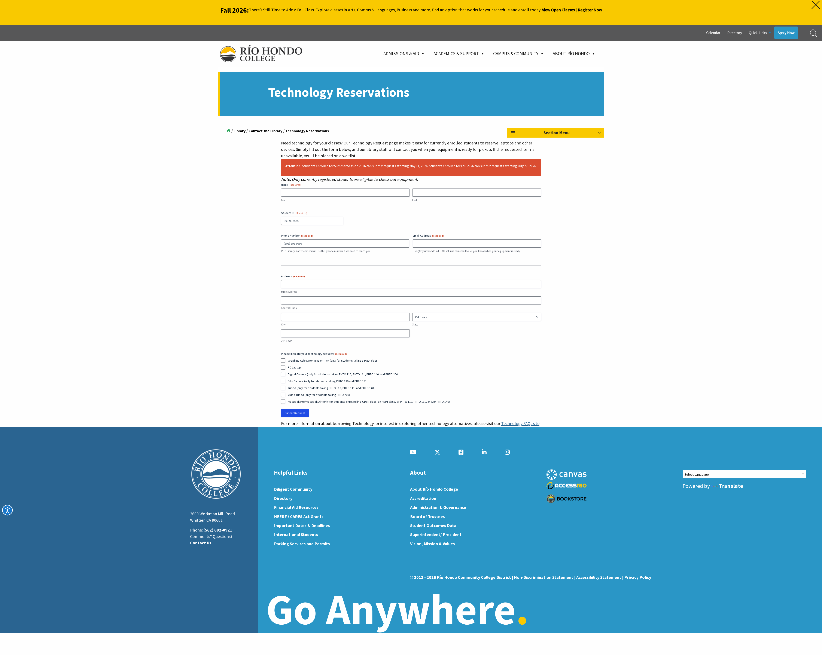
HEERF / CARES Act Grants (298, 516)
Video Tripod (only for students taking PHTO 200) (319, 395)
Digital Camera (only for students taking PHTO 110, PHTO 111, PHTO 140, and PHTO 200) (343, 374)
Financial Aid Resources (296, 507)
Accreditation (423, 498)
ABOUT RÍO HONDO (571, 53)
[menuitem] (713, 33)
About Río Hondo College (434, 489)
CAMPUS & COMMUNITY (515, 53)
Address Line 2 (289, 308)
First (283, 200)
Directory (734, 32)
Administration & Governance (438, 507)
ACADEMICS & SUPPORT (456, 53)
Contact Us (200, 542)
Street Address (289, 292)
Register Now (590, 9)
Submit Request (295, 413)
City (283, 324)
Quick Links (758, 32)
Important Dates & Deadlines (302, 525)
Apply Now (786, 32)
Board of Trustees (427, 516)
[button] (555, 133)
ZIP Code (286, 341)
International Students (296, 534)
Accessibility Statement (598, 577)
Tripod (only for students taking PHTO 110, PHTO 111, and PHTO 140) (331, 388)
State (415, 324)
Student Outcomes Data (433, 525)
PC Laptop (294, 367)
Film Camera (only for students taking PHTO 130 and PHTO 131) (328, 381)
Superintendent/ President (436, 534)
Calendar (713, 32)
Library (240, 130)
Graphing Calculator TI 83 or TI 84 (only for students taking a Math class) (333, 360)
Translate (731, 485)
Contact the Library (265, 130)
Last (414, 200)
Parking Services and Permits (302, 543)
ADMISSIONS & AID (401, 53)
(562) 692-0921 (218, 530)
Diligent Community (293, 489)
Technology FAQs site (520, 423)
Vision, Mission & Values (432, 543)
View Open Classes (558, 9)
